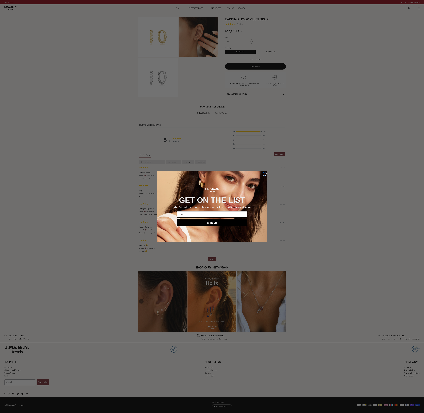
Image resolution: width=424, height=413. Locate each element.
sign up (212, 222)
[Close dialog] (264, 174)
